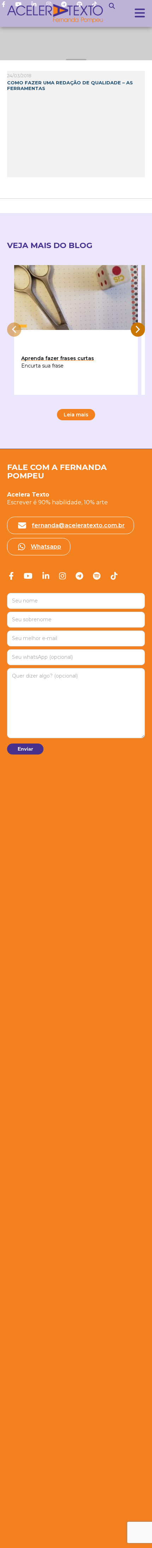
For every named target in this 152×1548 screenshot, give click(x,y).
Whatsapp (46, 546)
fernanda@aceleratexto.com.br (78, 525)
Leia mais (76, 414)
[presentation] (14, 329)
